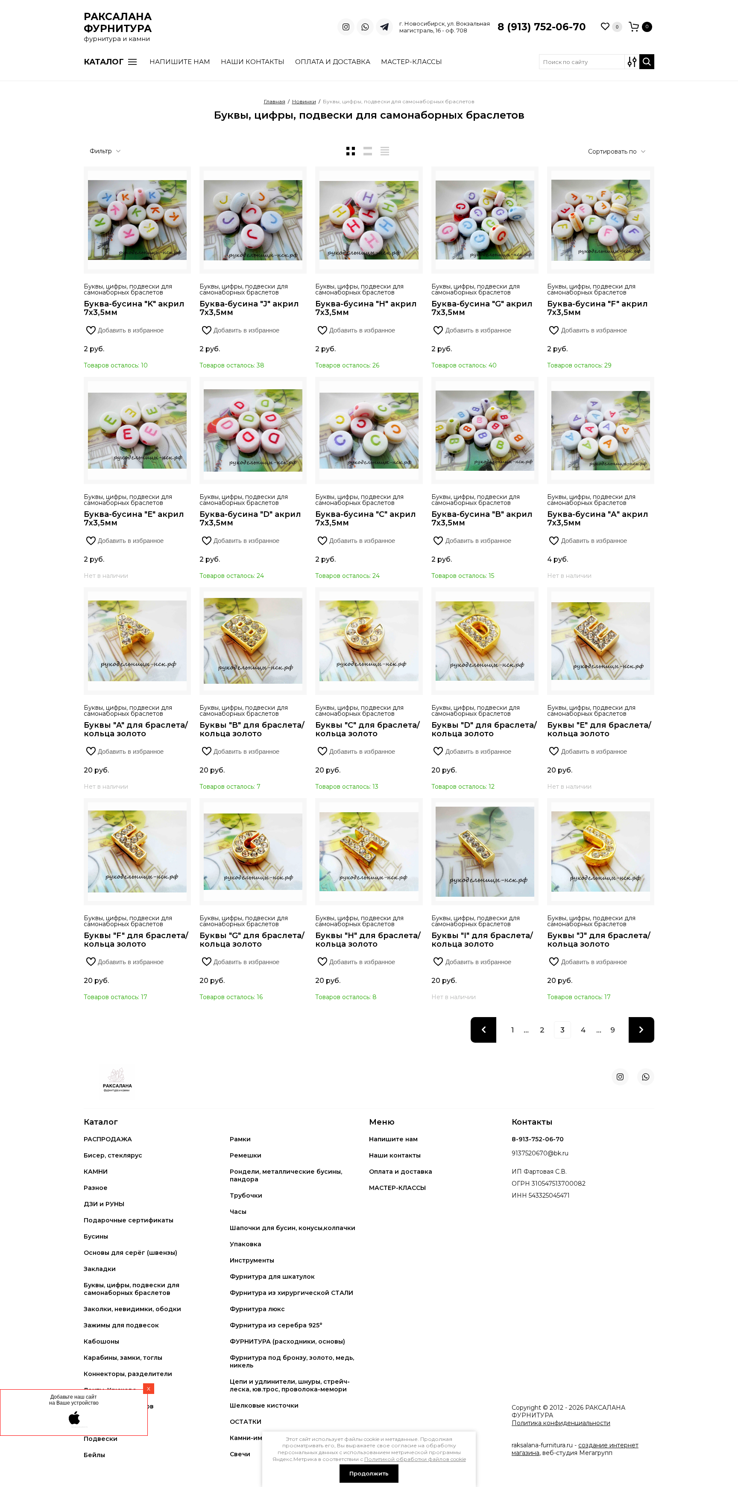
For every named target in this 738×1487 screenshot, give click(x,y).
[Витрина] (350, 151)
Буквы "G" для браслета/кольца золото (252, 940)
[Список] (367, 151)
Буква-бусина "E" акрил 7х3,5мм (134, 519)
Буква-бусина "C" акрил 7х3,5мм (365, 519)
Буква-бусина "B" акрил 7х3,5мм (482, 519)
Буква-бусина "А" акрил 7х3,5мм (597, 519)
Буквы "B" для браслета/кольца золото (252, 729)
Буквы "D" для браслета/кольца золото (484, 729)
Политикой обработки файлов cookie (415, 1459)
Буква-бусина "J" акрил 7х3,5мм (249, 308)
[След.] (641, 1030)
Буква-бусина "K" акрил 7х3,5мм (134, 308)
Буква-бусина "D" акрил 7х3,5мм (250, 519)
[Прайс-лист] (385, 151)
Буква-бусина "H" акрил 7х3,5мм (366, 308)
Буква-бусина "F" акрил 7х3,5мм (597, 308)
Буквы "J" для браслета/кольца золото (598, 940)
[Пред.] (483, 1030)
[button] (626, 27)
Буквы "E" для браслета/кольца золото (599, 729)
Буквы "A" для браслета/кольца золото (136, 729)
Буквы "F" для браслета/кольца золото (136, 940)
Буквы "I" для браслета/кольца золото (482, 940)
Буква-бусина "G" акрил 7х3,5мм (482, 308)
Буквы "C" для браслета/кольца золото (367, 729)
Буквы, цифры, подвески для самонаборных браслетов (128, 289)
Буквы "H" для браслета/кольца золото (368, 940)
